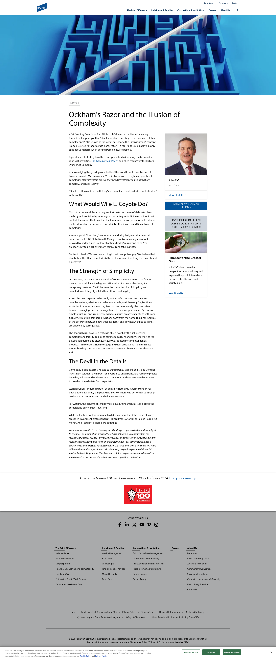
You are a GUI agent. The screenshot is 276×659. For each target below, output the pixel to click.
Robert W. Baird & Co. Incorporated (93, 638)
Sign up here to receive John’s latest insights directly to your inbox (186, 223)
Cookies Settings (191, 652)
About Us (225, 10)
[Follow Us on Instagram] (156, 524)
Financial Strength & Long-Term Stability (74, 568)
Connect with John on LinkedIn (186, 206)
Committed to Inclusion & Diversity (204, 579)
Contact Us (192, 589)
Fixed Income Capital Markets (147, 568)
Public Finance (140, 573)
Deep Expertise (62, 563)
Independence (62, 553)
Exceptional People (64, 558)
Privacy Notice (101, 656)
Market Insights (109, 573)
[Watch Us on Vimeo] (149, 524)
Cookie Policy (85, 656)
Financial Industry (98, 103)
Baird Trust (107, 558)
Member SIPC (181, 642)
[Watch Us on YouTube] (141, 524)
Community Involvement (199, 568)
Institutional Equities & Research (148, 563)
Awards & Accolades (197, 563)
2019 (85, 103)
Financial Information (169, 612)
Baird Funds (107, 579)
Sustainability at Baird (197, 573)
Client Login (108, 563)
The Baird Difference (137, 10)
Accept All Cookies (231, 652)
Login (234, 3)
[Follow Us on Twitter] (134, 524)
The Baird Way (62, 573)
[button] (236, 10)
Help (73, 612)
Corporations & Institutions (190, 10)
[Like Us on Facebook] (119, 524)
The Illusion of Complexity (104, 161)
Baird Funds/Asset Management (148, 553)
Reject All (211, 652)
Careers (212, 10)
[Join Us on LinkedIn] (127, 524)
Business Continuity (195, 612)
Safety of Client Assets (135, 617)
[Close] (271, 652)
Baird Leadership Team (198, 558)
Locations (192, 553)
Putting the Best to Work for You (70, 579)
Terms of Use (147, 612)
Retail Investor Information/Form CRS (99, 612)
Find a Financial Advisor (113, 568)
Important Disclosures (130, 642)
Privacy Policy (129, 612)
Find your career (181, 478)
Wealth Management (112, 553)
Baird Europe (209, 3)
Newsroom (223, 3)
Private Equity (139, 579)
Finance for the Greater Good (69, 584)
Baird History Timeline (197, 584)
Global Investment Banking (146, 558)
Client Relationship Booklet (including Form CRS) (175, 617)
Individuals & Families (162, 10)
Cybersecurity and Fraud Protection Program (98, 617)
